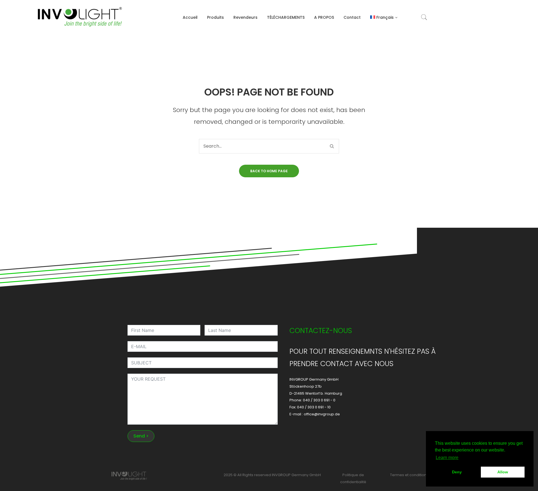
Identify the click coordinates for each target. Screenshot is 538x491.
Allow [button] (502, 472)
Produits (215, 17)
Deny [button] (457, 472)
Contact (352, 17)
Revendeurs (245, 17)
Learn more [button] (447, 457)
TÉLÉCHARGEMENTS (286, 17)
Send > (141, 436)
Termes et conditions (409, 475)
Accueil (190, 17)
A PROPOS (324, 17)
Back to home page (269, 171)
